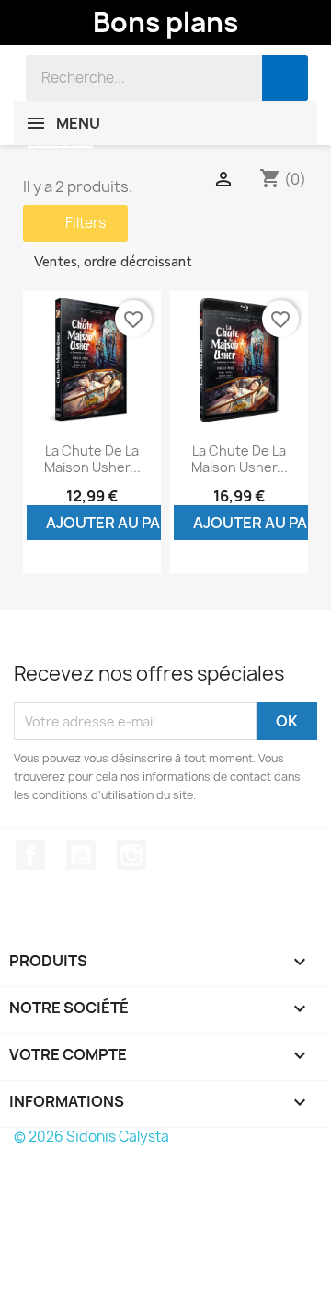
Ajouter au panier (120, 522)
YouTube (81, 855)
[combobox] (130, 78)
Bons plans (165, 22)
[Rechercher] (285, 78)
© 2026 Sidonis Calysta (91, 1136)
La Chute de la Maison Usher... (92, 459)
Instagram (131, 855)
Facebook (30, 855)
